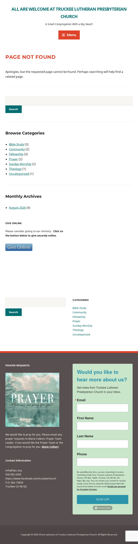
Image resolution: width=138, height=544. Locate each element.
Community (17, 149)
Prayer (13, 159)
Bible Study (16, 144)
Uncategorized (19, 174)
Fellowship (16, 154)
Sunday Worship (20, 164)
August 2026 (17, 208)
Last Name (85, 436)
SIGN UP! (102, 499)
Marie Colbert (50, 446)
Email (81, 400)
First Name (85, 418)
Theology (15, 169)
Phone (82, 454)
